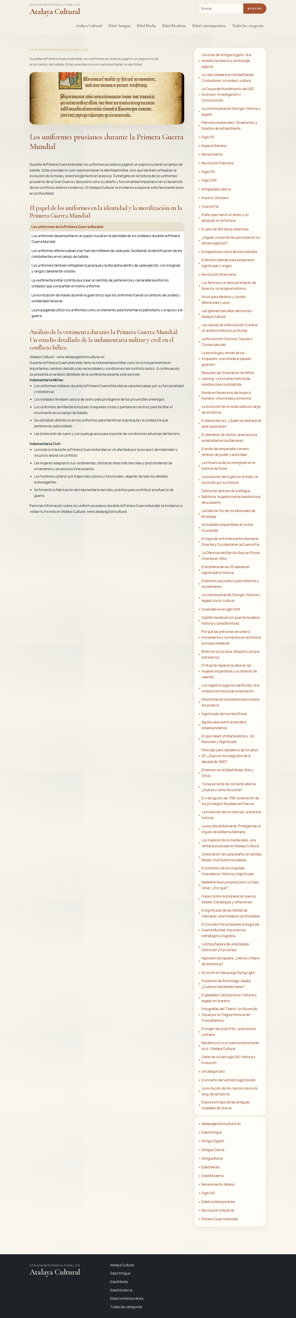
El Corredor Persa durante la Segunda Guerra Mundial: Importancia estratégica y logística (230, 930)
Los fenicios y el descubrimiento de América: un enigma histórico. (229, 285)
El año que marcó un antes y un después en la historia (225, 217)
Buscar (255, 8)
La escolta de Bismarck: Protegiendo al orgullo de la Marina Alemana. (231, 829)
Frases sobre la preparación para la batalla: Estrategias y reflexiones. (229, 899)
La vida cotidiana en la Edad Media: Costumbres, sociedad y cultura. (228, 77)
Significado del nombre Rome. (225, 713)
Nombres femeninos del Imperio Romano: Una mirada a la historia (226, 395)
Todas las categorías (248, 25)
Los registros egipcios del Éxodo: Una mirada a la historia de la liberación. (230, 688)
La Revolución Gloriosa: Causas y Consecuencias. (227, 341)
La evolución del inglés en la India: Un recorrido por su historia (230, 479)
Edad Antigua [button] (119, 25)
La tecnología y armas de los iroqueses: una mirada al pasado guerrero (226, 359)
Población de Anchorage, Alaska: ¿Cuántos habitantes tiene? (226, 984)
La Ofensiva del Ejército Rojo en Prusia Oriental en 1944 (231, 555)
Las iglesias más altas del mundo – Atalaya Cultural (228, 313)
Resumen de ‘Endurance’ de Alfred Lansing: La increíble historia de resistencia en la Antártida (228, 378)
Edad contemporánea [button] (209, 25)
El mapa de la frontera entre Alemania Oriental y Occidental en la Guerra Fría (230, 541)
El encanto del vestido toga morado (229, 1080)
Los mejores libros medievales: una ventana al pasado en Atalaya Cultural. (231, 843)
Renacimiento (212, 154)
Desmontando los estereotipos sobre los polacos (231, 702)
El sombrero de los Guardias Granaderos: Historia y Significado (228, 871)
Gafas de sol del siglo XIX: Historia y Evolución (229, 1060)
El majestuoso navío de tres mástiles (229, 251)
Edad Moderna (213, 1175)
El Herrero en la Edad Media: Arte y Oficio (227, 773)
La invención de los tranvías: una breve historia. (231, 815)
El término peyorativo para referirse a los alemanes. (230, 584)
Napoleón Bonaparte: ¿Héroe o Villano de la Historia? (231, 961)
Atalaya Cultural (89, 25)
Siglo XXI (208, 171)
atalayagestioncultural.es (221, 1123)
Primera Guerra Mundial (220, 1219)
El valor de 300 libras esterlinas (225, 229)
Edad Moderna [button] (174, 25)
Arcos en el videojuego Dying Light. (229, 972)
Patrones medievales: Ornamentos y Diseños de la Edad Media (230, 125)
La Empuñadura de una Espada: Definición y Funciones (226, 947)
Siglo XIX (208, 1193)
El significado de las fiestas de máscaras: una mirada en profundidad (231, 913)
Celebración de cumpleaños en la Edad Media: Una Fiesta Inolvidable (231, 857)
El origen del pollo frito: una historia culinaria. (229, 1031)
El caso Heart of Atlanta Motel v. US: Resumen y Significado (228, 739)
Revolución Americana (219, 274)
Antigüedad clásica (216, 189)
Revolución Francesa (218, 163)
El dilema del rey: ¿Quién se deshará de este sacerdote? (231, 423)
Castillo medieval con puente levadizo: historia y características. (231, 620)
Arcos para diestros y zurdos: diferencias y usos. (224, 299)
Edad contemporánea (218, 1201)
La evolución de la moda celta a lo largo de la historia (231, 409)
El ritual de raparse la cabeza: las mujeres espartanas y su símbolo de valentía (229, 671)
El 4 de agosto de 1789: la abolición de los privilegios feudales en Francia (230, 801)
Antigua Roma (212, 1158)
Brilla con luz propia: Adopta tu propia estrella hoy (230, 654)
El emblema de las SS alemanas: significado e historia (226, 569)
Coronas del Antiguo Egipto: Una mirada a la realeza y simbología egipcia (226, 60)
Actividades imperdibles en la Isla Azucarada (227, 527)
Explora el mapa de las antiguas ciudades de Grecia (226, 1105)
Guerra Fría (210, 206)
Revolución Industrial (218, 1210)
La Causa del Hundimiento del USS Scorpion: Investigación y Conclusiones (228, 94)
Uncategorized (213, 1071)
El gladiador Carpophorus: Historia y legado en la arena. (229, 998)
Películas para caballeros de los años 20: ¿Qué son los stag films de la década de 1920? (230, 756)
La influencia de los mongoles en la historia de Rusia (228, 465)
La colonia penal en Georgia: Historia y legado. (231, 111)
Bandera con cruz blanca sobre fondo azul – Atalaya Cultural (230, 1045)
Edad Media (146, 25)
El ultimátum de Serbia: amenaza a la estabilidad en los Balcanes (229, 437)
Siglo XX (208, 137)
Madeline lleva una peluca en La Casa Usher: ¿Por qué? (230, 885)
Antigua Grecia (213, 1149)
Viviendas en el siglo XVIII (221, 609)
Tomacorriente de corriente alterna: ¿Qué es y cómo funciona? (229, 787)
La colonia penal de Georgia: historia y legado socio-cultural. (231, 597)
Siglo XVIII (209, 180)
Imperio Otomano (215, 197)
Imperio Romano (214, 145)
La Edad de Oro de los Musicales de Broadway (228, 513)
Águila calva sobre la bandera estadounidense (224, 725)
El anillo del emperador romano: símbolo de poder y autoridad (226, 451)
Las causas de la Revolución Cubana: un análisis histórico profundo (230, 328)
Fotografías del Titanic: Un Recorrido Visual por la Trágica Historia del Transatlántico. (230, 1014)
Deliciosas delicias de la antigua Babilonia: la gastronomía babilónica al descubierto (231, 496)
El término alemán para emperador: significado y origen (228, 263)
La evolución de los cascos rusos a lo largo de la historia (230, 1091)
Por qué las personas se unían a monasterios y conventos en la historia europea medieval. (231, 637)
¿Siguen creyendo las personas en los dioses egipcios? (231, 240)
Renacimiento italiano (218, 1184)
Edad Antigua (212, 1132)
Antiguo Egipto (213, 1141)
